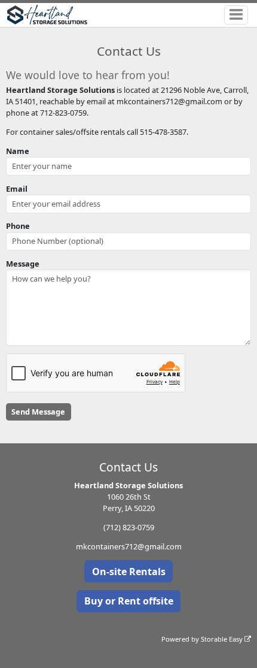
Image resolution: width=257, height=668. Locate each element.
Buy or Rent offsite (128, 600)
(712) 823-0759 (128, 527)
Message (22, 263)
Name (17, 151)
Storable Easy (222, 638)
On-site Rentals (129, 571)
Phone (18, 225)
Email (16, 188)
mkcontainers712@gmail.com (129, 546)
